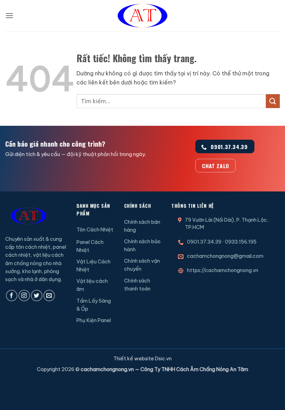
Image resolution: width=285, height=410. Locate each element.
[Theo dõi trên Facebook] (11, 295)
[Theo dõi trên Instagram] (24, 295)
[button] (9, 15)
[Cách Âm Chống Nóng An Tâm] (142, 15)
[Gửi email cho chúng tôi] (49, 295)
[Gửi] (273, 101)
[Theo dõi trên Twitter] (36, 295)
